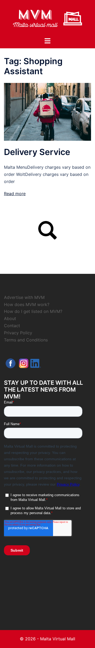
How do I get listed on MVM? (33, 311)
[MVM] (47, 18)
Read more (15, 193)
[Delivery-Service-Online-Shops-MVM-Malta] (47, 111)
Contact (12, 325)
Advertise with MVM (24, 297)
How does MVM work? (26, 304)
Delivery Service (37, 152)
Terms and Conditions (26, 339)
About (10, 318)
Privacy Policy (18, 332)
